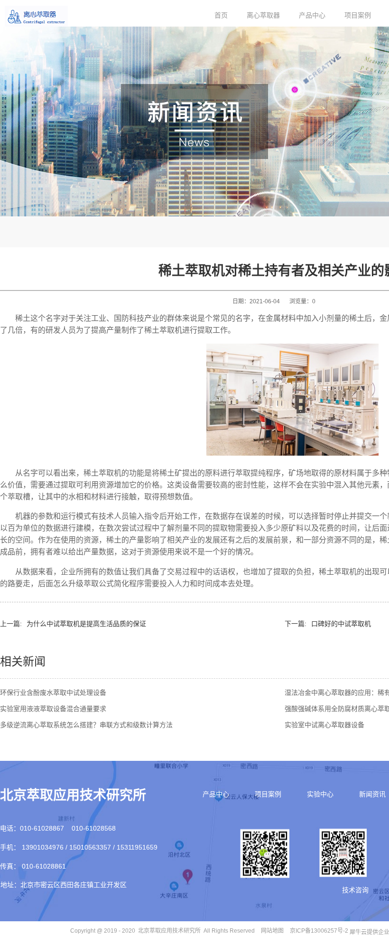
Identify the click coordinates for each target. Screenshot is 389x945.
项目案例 (357, 15)
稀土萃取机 (163, 330)
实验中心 (320, 794)
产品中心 (312, 15)
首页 (221, 15)
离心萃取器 (263, 15)
